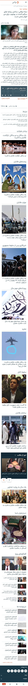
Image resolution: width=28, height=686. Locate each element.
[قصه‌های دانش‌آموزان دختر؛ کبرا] (22, 651)
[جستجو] (23, 684)
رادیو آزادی (22, 90)
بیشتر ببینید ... (5, 476)
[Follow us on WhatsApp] (12, 670)
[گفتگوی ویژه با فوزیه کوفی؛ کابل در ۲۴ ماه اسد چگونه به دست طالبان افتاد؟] (22, 586)
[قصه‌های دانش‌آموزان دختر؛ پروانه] (22, 638)
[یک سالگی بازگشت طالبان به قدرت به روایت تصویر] (14, 496)
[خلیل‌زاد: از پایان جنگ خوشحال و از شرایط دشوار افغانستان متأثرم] (14, 563)
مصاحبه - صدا (23, 9)
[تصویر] (17, 684)
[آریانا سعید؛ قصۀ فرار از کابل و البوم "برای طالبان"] (22, 579)
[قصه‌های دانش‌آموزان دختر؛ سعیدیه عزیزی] (22, 618)
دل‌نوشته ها (21, 607)
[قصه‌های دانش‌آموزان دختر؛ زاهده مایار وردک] (22, 625)
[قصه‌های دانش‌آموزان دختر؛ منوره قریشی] (22, 611)
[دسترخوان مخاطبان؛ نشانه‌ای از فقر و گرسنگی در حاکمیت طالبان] (14, 530)
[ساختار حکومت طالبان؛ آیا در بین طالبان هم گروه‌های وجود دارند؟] (14, 429)
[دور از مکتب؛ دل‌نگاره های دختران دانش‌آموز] (14, 465)
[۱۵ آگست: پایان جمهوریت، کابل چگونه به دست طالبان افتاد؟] (14, 389)
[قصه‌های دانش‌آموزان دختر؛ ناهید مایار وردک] (22, 658)
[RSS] (8, 670)
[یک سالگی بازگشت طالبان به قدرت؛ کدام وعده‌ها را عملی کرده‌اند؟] (14, 178)
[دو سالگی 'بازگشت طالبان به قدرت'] (14, 147)
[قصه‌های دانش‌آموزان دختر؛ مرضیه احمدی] (22, 645)
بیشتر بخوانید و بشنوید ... (7, 662)
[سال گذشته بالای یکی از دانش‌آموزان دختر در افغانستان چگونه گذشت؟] (22, 599)
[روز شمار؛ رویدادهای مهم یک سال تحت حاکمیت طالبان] (14, 305)
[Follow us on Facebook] (25, 670)
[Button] (5, 23)
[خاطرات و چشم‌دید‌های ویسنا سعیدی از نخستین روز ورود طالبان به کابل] (22, 592)
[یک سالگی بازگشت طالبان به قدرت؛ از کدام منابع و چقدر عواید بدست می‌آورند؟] (14, 219)
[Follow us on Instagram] (15, 670)
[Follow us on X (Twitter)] (22, 670)
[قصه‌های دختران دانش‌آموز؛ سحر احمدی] (22, 631)
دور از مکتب (21, 455)
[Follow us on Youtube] (18, 670)
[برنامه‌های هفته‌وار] (10, 684)
